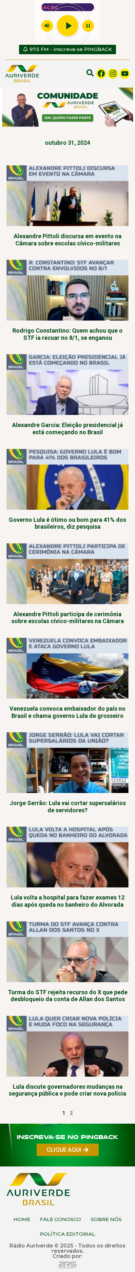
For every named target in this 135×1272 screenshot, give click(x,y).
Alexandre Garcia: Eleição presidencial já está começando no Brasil (67, 428)
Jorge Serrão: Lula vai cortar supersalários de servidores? (68, 807)
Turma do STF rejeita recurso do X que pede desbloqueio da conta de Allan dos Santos (67, 996)
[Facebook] (101, 74)
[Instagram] (113, 74)
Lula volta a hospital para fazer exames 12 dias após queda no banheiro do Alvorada (68, 901)
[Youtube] (125, 74)
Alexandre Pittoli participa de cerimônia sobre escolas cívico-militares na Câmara (67, 618)
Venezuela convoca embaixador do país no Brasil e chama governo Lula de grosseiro (67, 712)
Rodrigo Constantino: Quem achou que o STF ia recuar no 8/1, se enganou (67, 334)
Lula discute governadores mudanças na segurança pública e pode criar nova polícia (67, 1090)
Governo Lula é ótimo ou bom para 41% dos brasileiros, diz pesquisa (67, 523)
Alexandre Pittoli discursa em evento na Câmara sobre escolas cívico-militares (68, 240)
